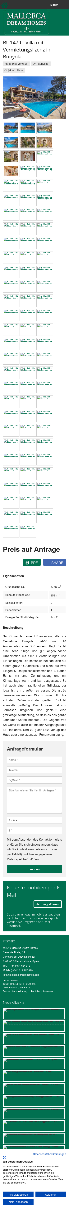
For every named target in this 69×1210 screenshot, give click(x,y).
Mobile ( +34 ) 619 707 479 (18, 970)
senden (35, 869)
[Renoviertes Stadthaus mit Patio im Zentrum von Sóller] (34, 1038)
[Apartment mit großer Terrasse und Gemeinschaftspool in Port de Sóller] (34, 1138)
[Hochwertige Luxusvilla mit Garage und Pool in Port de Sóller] (34, 1013)
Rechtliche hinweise (42, 991)
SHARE (56, 562)
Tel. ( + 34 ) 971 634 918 (16, 965)
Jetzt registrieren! (47, 904)
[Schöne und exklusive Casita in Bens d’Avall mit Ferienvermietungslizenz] (34, 1026)
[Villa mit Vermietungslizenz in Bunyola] (11, 128)
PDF (34, 562)
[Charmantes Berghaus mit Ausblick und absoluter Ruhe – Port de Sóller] (34, 1051)
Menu (63, 4)
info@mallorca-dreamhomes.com (21, 974)
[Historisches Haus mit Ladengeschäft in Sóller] (34, 1076)
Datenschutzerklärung (15, 991)
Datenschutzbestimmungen (49, 1154)
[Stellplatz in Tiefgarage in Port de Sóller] (34, 1126)
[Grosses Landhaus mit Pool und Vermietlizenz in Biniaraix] (34, 1088)
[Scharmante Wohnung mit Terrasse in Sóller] (34, 1063)
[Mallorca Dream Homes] (26, 21)
